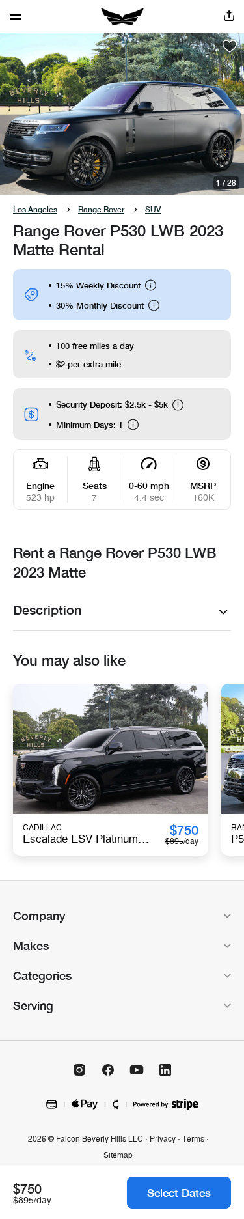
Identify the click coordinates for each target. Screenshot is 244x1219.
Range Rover (101, 209)
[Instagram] (79, 1070)
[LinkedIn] (165, 1070)
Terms (193, 1139)
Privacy (163, 1139)
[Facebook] (108, 1070)
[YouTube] (137, 1070)
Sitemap (118, 1155)
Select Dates (179, 1192)
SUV (153, 209)
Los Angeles (35, 209)
